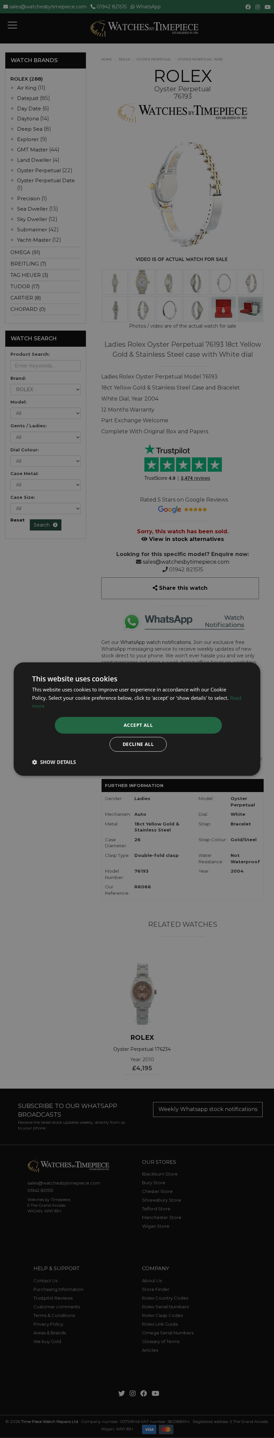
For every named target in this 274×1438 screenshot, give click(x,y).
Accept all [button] (138, 725)
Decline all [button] (138, 744)
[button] (54, 762)
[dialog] (137, 719)
